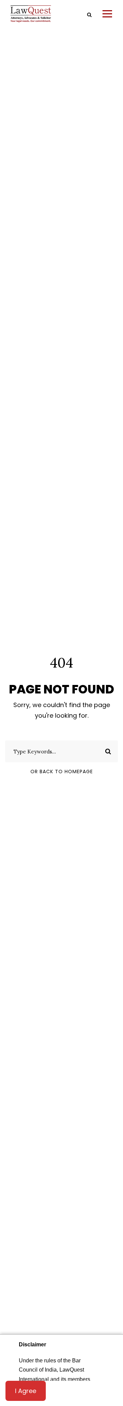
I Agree (25, 1391)
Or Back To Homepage (61, 771)
